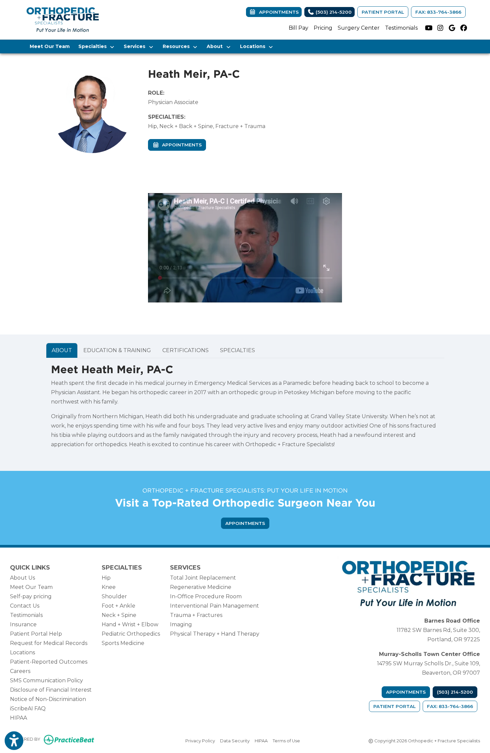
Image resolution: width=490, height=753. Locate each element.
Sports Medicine (123, 643)
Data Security (235, 740)
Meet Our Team (50, 46)
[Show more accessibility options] (14, 740)
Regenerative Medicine (200, 587)
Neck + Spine (119, 615)
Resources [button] (177, 46)
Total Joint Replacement (203, 578)
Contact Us (24, 606)
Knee (109, 587)
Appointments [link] (277, 12)
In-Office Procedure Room (206, 596)
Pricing (323, 28)
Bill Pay (298, 28)
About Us (22, 578)
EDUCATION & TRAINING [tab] (117, 350)
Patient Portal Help (36, 634)
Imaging (181, 624)
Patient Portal (383, 12)
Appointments (406, 692)
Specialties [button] (93, 46)
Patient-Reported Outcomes (48, 662)
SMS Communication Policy (46, 680)
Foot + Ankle (118, 606)
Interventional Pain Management (214, 606)
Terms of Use (286, 740)
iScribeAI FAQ (28, 708)
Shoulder (114, 596)
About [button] (216, 46)
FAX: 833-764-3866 (438, 12)
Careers (20, 671)
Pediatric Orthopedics (131, 634)
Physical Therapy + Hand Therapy (214, 634)
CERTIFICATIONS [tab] (185, 350)
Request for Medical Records (48, 643)
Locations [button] (254, 46)
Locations (22, 652)
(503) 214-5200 (333, 12)
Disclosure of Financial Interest (51, 690)
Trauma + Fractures (196, 615)
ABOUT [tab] (62, 350)
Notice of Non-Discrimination (48, 699)
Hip (106, 578)
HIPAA (18, 718)
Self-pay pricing (31, 596)
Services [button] (136, 46)
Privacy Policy (200, 740)
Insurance (23, 624)
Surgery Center (359, 28)
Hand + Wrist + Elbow (130, 624)
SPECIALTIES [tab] (237, 350)
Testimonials (401, 28)
